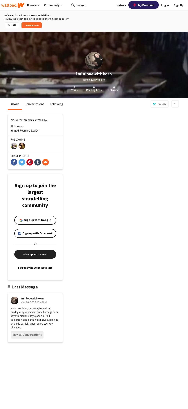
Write (120, 5)
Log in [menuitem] (165, 5)
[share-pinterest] (29, 162)
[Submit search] (73, 5)
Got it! (12, 25)
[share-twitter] (22, 162)
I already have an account (35, 267)
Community (52, 5)
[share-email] (45, 162)
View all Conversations (27, 334)
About (14, 104)
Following (56, 104)
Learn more (32, 25)
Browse (32, 5)
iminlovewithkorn (32, 298)
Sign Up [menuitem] (179, 5)
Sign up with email (35, 254)
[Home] (12, 5)
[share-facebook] (14, 162)
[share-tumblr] (37, 162)
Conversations (34, 104)
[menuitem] (160, 104)
